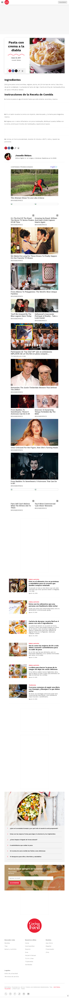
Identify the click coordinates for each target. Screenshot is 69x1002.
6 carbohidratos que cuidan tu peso (21, 845)
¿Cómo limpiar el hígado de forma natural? (23, 839)
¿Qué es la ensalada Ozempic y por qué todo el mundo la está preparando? (34, 828)
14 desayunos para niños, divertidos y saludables (25, 856)
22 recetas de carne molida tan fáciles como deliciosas (27, 851)
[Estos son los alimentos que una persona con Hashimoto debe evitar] (18, 607)
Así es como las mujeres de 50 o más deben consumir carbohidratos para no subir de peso (44, 647)
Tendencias (32, 685)
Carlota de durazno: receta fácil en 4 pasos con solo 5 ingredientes (44, 622)
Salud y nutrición (34, 579)
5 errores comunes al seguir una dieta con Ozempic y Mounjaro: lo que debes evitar (44, 689)
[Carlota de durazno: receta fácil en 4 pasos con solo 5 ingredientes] (18, 627)
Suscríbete (62, 2)
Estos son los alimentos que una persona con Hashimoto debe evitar (43, 605)
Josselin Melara (16, 60)
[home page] (6, 2)
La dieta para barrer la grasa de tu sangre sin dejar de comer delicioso (43, 668)
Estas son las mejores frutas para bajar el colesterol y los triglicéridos (32, 834)
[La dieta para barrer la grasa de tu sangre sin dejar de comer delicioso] (18, 671)
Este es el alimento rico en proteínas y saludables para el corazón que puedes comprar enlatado (44, 583)
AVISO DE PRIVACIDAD (49, 887)
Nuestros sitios (30, 940)
